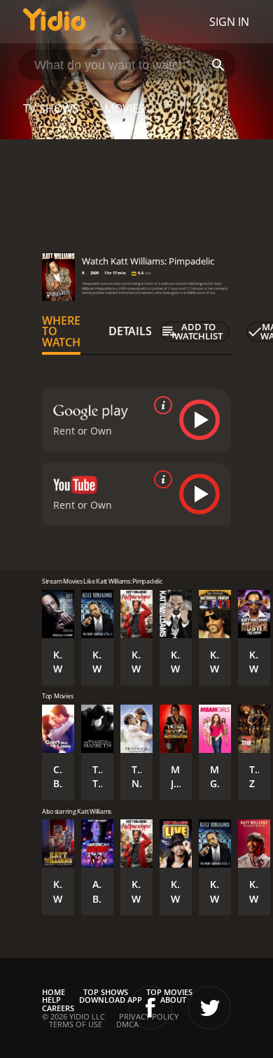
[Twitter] (209, 1007)
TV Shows (51, 108)
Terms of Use (75, 1024)
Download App (110, 999)
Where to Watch (61, 332)
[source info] (160, 405)
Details (130, 331)
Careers (58, 1008)
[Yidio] (54, 21)
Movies (124, 108)
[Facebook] (150, 1007)
